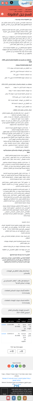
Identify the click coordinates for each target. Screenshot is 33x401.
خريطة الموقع (27, 378)
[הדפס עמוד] (24, 366)
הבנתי (4, 394)
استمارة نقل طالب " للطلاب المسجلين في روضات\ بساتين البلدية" (16, 282)
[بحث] (6, 3)
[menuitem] (16, 272)
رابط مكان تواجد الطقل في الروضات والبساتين (18, 272)
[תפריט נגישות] (11, 2)
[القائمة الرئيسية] (2, 3)
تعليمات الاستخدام (17, 378)
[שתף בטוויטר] (12, 366)
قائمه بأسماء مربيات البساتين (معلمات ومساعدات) (17, 291)
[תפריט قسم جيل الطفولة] (2, 14)
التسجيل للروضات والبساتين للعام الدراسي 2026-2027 (19, 311)
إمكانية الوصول (16, 380)
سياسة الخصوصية (7, 378)
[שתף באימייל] (9, 366)
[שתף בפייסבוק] (16, 366)
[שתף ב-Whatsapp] (20, 366)
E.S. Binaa (16, 384)
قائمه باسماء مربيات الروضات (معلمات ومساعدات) (17, 301)
